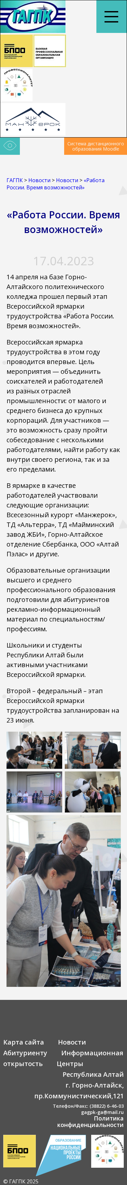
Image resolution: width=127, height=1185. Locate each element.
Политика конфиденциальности (90, 1121)
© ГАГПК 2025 (20, 1181)
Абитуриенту (25, 1052)
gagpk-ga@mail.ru (102, 1112)
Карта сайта (23, 1042)
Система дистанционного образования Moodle (95, 146)
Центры (70, 1063)
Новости (72, 1042)
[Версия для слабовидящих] (10, 146)
